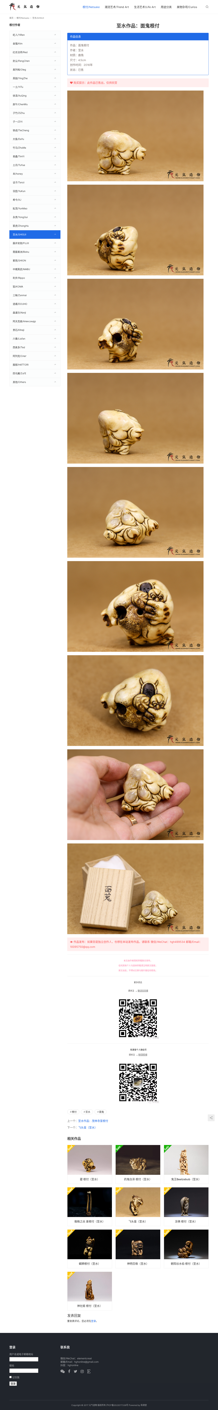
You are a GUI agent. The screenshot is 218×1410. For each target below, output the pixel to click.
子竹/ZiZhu (19, 112)
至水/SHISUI (19, 234)
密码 (11, 1365)
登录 (93, 1320)
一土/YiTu (18, 86)
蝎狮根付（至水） (90, 1263)
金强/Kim (17, 43)
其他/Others (19, 382)
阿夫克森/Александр (24, 321)
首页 (11, 18)
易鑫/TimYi (18, 156)
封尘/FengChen (21, 60)
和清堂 (144, 1405)
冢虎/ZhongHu (21, 225)
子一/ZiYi (17, 121)
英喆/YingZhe (20, 78)
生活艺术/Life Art (145, 7)
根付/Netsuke (91, 7)
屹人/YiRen (19, 34)
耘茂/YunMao (20, 208)
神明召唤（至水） (138, 1263)
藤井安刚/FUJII (21, 243)
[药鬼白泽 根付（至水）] (138, 1164)
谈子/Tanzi (18, 182)
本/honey (18, 173)
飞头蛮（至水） (87, 1127)
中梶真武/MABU (21, 269)
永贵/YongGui (20, 217)
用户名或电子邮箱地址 (21, 1354)
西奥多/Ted (19, 347)
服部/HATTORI (21, 364)
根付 (74, 1111)
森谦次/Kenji (19, 312)
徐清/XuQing (20, 95)
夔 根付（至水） (90, 1179)
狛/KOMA (18, 286)
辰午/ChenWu (20, 104)
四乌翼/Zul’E (19, 373)
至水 (87, 1111)
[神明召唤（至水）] (138, 1249)
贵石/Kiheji (18, 329)
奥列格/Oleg (19, 69)
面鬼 (101, 1111)
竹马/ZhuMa (19, 147)
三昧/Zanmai (20, 295)
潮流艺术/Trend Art (117, 7)
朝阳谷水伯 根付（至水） (186, 1263)
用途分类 (166, 7)
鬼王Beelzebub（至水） (186, 1179)
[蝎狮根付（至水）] (89, 1249)
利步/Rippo (19, 277)
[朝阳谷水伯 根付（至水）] (186, 1249)
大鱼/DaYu (18, 139)
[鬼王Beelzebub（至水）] (186, 1164)
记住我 (15, 1377)
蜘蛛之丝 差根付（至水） (89, 1221)
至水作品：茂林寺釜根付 (93, 1121)
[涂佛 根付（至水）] (186, 1206)
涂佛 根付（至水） (186, 1221)
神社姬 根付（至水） (89, 1306)
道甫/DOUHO (20, 303)
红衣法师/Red (20, 52)
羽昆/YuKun (19, 191)
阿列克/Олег (19, 355)
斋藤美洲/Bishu (21, 251)
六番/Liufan (19, 338)
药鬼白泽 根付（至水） (138, 1179)
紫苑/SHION (19, 260)
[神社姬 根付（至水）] (89, 1291)
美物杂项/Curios (187, 7)
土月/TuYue (19, 165)
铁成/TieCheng (21, 130)
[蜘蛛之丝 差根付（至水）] (89, 1206)
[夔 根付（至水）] (89, 1164)
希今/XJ (17, 199)
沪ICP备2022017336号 (117, 1405)
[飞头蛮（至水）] (138, 1206)
